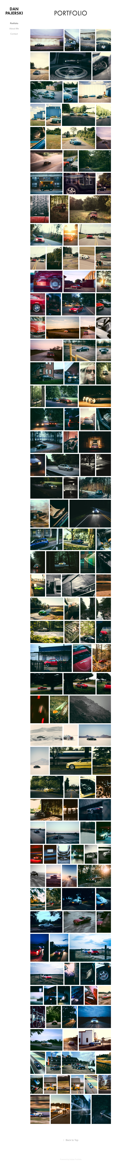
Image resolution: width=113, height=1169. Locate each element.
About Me (14, 28)
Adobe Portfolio (75, 1159)
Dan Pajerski (14, 11)
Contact (14, 33)
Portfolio (14, 23)
